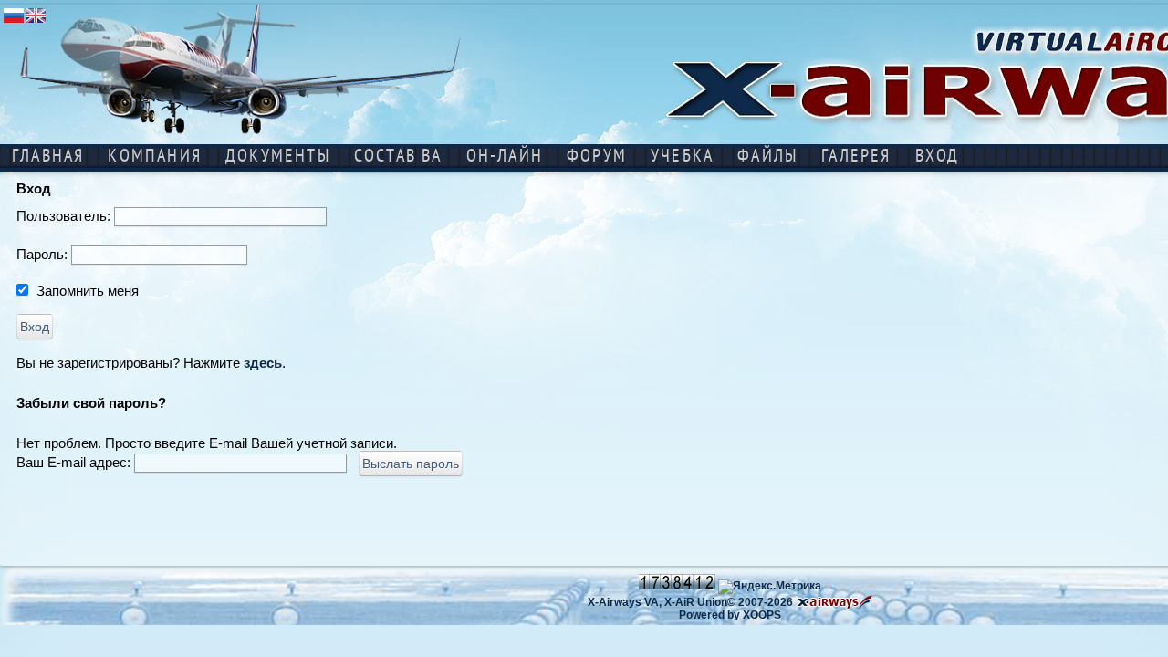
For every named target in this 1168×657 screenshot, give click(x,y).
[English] (36, 21)
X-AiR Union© (699, 602)
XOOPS (762, 615)
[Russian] (14, 21)
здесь (263, 362)
